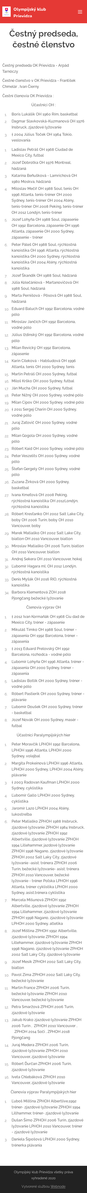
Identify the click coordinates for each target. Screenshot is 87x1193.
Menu (80, 11)
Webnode (58, 1186)
